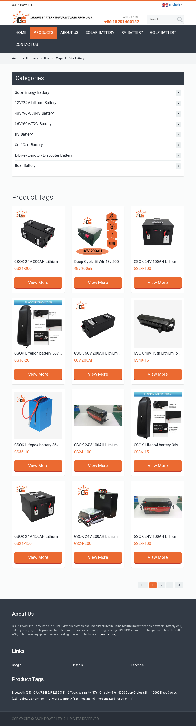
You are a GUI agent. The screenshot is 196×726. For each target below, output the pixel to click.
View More (38, 282)
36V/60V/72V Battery (33, 124)
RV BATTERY (132, 32)
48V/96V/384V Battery (34, 113)
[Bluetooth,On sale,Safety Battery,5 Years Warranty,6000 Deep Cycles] (158, 507)
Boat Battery (25, 165)
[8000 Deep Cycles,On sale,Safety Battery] (158, 415)
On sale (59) (107, 692)
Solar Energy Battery (32, 92)
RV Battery (24, 134)
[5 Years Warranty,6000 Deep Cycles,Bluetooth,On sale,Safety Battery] (98, 415)
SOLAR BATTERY (100, 32)
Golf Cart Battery (29, 145)
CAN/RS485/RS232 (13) (49, 692)
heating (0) (88, 698)
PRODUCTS (43, 32)
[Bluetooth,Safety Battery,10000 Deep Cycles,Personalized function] (158, 232)
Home (16, 58)
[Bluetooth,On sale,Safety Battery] (98, 232)
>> (179, 585)
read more (108, 634)
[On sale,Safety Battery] (38, 324)
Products (32, 58)
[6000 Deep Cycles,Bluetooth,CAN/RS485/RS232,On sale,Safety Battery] (38, 232)
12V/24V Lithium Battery (35, 103)
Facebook (137, 665)
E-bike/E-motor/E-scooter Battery (43, 155)
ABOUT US (69, 32)
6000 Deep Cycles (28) (133, 692)
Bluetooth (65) (21, 692)
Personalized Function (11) (116, 698)
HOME (21, 32)
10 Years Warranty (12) (62, 698)
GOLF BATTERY (163, 32)
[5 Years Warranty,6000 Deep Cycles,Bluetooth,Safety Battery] (98, 324)
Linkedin (77, 665)
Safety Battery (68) (32, 698)
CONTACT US (27, 44)
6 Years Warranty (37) (82, 692)
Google (17, 665)
